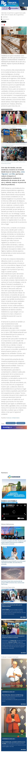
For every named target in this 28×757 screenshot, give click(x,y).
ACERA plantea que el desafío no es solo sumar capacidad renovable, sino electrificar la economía (13, 562)
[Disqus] (14, 449)
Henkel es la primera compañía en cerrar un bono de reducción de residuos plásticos (13, 126)
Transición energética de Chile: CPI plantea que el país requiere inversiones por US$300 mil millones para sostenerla (13, 542)
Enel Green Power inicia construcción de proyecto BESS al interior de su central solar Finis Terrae (12, 582)
